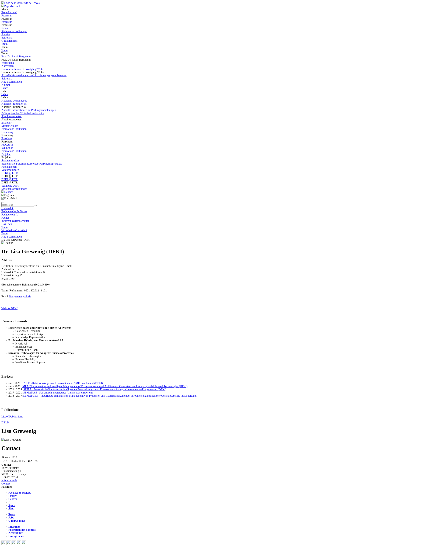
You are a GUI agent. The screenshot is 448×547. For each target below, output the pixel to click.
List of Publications (12, 416)
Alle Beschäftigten (11, 81)
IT (9, 502)
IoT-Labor (7, 147)
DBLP (5, 422)
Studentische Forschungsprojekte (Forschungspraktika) (31, 163)
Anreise (5, 34)
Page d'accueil (9, 12)
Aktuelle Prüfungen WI (14, 103)
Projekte (5, 154)
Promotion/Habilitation (14, 128)
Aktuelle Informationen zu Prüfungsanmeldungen (28, 110)
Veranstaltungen (10, 169)
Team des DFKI (10, 185)
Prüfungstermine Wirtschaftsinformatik (22, 113)
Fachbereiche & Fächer (14, 211)
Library (12, 495)
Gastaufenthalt (9, 40)
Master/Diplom (9, 125)
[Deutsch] (7, 191)
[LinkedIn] (24, 543)
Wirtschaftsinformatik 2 (14, 230)
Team (4, 43)
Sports (11, 505)
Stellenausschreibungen (14, 31)
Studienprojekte (10, 160)
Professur (6, 15)
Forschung (7, 132)
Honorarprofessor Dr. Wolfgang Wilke (22, 69)
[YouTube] (14, 543)
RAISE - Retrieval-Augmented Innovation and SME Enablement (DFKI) (62, 383)
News (4, 28)
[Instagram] (19, 543)
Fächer (5, 217)
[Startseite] (20, 2)
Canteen (13, 498)
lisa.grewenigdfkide (20, 296)
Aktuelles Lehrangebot (14, 100)
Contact (5, 483)
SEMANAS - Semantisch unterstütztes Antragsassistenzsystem (58, 392)
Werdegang (7, 62)
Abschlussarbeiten (11, 116)
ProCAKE (7, 144)
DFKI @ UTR (9, 173)
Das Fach (6, 223)
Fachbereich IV (10, 214)
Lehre (4, 87)
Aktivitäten (7, 65)
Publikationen (9, 166)
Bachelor (6, 122)
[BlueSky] (9, 543)
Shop (11, 508)
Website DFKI (9, 308)
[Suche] (2, 202)
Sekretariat (7, 37)
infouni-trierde (9, 480)
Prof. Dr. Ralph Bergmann (16, 56)
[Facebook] (3, 543)
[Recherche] (35, 205)
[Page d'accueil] (10, 6)
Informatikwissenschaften (15, 220)
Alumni (5, 84)
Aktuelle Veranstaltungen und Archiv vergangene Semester (33, 75)
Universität (7, 208)
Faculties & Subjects (19, 492)
